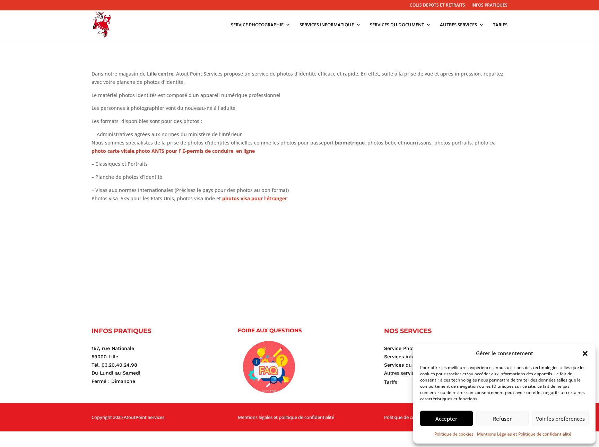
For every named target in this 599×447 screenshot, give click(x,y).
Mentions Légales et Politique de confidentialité (524, 434)
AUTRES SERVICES (458, 25)
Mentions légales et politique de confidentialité (286, 417)
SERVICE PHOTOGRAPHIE (257, 25)
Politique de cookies (454, 434)
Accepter (446, 418)
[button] (585, 353)
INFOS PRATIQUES (489, 5)
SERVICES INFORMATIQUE (327, 25)
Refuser (502, 418)
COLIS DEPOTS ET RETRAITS (437, 5)
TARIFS (500, 25)
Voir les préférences (560, 418)
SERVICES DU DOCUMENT (397, 25)
